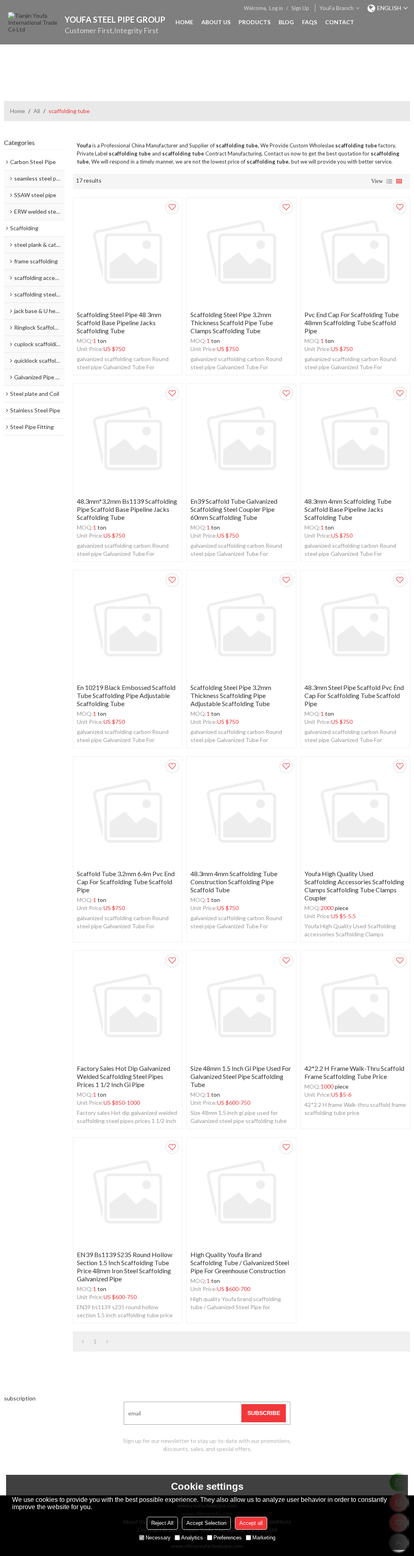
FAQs (309, 22)
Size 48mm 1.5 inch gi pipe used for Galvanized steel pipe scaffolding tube (240, 1076)
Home (184, 22)
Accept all (251, 1523)
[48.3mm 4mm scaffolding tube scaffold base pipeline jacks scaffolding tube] (355, 438)
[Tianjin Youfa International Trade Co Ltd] (36, 24)
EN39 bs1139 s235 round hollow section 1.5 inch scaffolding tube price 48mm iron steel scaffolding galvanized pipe (124, 1267)
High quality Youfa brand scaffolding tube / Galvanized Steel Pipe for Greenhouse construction (239, 1262)
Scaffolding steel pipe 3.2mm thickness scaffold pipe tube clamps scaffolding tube (231, 322)
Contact (339, 22)
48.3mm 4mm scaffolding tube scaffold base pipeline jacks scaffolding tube (347, 509)
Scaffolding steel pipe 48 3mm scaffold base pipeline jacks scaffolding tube (119, 322)
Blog (286, 22)
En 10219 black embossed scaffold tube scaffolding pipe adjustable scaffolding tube (126, 695)
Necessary (158, 1538)
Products (254, 22)
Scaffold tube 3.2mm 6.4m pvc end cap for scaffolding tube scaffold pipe (126, 882)
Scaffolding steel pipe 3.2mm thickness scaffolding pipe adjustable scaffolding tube (230, 695)
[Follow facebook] (197, 1473)
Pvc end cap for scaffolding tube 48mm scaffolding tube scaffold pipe (351, 322)
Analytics (192, 1538)
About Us (215, 22)
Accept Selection (206, 1523)
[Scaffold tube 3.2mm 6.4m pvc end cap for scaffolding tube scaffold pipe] (127, 811)
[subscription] (263, 1413)
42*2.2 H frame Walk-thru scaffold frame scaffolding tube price (354, 1072)
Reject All (162, 1523)
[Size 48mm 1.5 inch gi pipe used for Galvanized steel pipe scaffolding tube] (241, 1005)
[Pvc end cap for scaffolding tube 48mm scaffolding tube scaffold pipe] (355, 252)
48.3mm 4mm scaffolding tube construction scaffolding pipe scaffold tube (233, 882)
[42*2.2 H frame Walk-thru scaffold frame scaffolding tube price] (355, 1005)
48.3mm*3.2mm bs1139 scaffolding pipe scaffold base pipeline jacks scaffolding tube (127, 509)
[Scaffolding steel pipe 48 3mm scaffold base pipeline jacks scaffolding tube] (127, 252)
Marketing (263, 1538)
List (389, 181)
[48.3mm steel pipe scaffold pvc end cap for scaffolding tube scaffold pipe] (355, 624)
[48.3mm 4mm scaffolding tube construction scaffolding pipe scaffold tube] (241, 811)
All (37, 110)
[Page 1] (83, 1341)
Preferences (227, 1538)
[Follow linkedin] (217, 1473)
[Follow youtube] (177, 1473)
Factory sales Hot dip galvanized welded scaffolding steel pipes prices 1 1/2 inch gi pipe (123, 1076)
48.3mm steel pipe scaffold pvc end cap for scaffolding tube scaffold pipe (354, 695)
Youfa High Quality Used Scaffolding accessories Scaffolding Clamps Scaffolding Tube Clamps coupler (354, 886)
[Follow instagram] (237, 1473)
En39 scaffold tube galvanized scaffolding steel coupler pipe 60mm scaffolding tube (233, 509)
